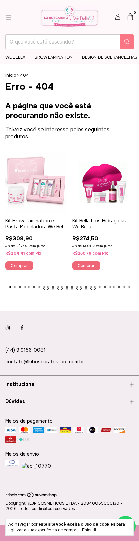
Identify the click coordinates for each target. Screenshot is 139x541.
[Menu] (8, 17)
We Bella (15, 57)
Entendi (89, 530)
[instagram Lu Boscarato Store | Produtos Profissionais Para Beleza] (7, 328)
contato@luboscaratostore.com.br (44, 362)
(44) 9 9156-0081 (25, 350)
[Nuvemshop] (31, 497)
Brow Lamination (54, 57)
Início (10, 75)
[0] (130, 17)
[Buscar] (127, 41)
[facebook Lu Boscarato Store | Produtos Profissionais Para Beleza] (22, 328)
